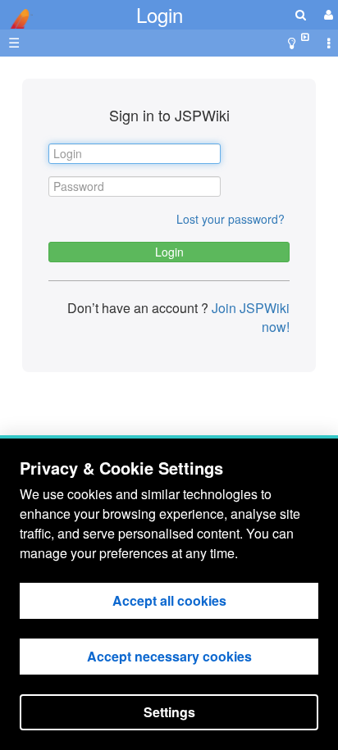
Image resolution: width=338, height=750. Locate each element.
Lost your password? (230, 219)
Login (159, 14)
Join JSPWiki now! (249, 317)
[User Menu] (326, 14)
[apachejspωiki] (16, 14)
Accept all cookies (169, 600)
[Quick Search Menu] (300, 14)
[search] (300, 14)
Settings (169, 711)
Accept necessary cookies (169, 656)
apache (16, 19)
